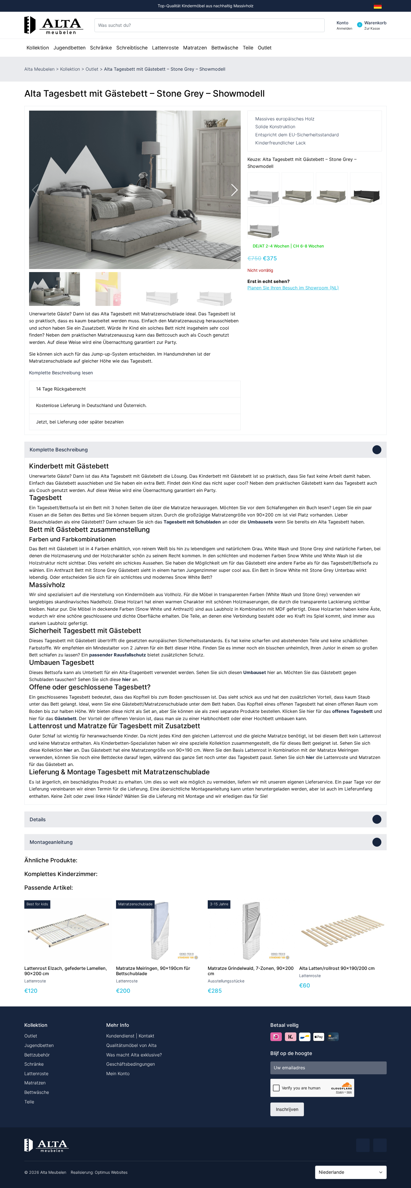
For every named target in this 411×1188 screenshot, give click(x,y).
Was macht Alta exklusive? (134, 1055)
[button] (234, 190)
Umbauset (254, 672)
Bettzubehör (37, 1055)
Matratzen (35, 1082)
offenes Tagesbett (352, 711)
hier (126, 679)
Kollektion (70, 69)
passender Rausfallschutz (117, 655)
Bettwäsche (36, 1092)
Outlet (92, 69)
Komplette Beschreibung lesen (61, 372)
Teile (29, 1101)
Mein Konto (117, 1073)
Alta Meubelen (39, 69)
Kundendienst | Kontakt (130, 1036)
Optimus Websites (111, 1172)
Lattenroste (36, 1073)
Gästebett (65, 718)
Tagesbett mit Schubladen (192, 522)
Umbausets (260, 522)
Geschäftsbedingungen (130, 1064)
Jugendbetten (39, 1045)
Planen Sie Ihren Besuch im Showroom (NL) (293, 288)
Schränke (34, 1064)
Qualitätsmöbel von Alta (131, 1045)
